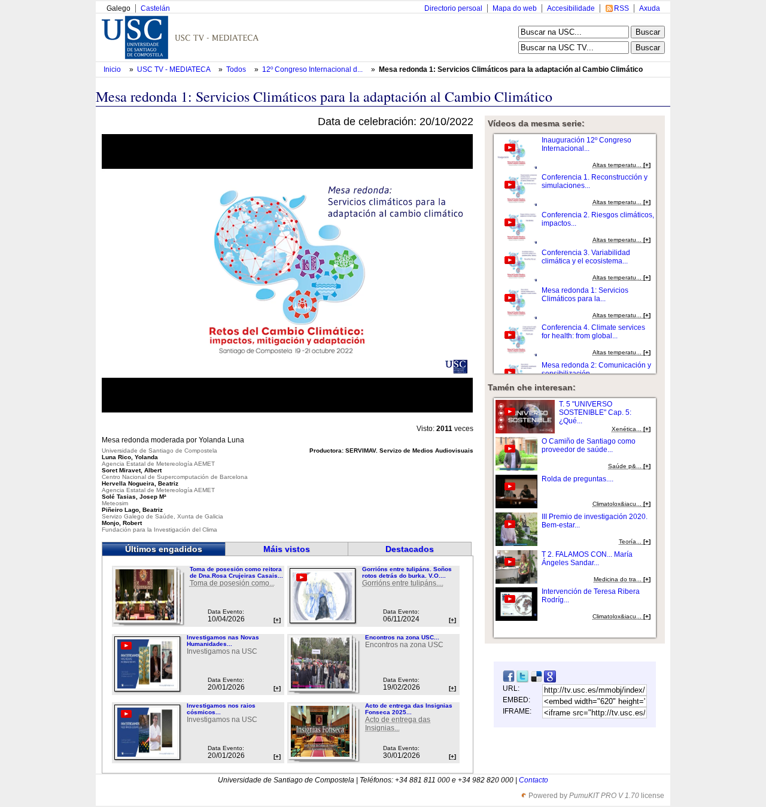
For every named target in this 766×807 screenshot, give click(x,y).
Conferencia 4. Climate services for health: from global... (593, 331)
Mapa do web (515, 8)
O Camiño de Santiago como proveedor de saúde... (589, 445)
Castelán (155, 8)
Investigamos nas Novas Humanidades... (223, 640)
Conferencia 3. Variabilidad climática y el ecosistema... (586, 256)
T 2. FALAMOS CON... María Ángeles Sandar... (587, 558)
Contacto (533, 780)
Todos (237, 69)
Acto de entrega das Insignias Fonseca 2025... (408, 708)
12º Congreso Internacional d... (312, 69)
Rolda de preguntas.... (577, 479)
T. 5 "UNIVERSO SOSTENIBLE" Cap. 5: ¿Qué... (595, 412)
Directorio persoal (453, 8)
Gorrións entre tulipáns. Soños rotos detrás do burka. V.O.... (407, 572)
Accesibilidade (571, 8)
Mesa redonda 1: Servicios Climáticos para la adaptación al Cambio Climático (511, 69)
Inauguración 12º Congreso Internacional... (586, 144)
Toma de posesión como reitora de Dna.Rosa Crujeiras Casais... (236, 572)
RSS (621, 8)
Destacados (409, 549)
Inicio (113, 69)
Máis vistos (286, 549)
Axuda (649, 8)
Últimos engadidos (163, 549)
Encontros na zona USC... (402, 637)
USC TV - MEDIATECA (174, 69)
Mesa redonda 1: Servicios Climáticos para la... (585, 294)
